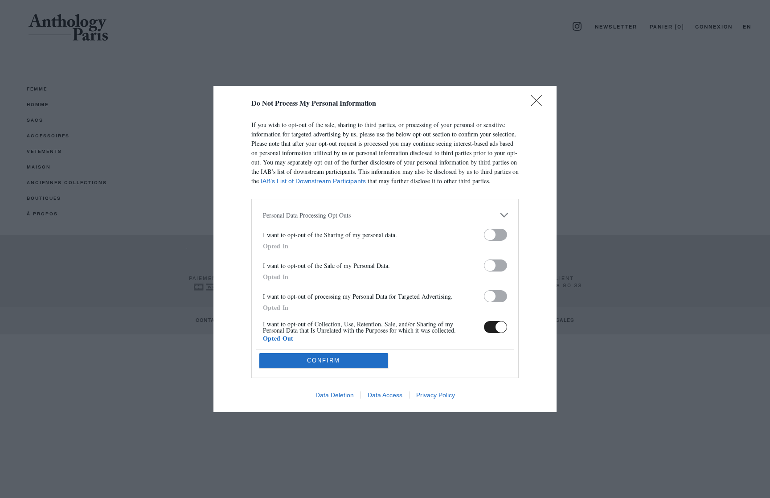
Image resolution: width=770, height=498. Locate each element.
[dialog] (385, 249)
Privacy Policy (435, 395)
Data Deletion (334, 395)
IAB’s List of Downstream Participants (313, 181)
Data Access (385, 395)
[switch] (495, 235)
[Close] (539, 103)
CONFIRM (323, 360)
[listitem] (385, 215)
